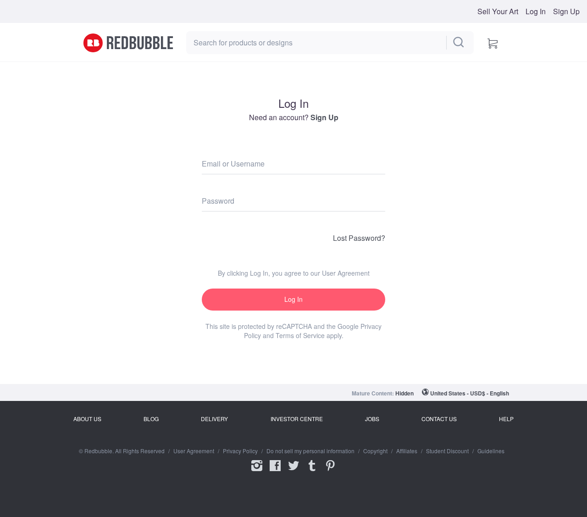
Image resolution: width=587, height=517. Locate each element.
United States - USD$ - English (469, 393)
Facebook (275, 471)
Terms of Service (300, 335)
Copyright (375, 451)
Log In (536, 11)
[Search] (459, 42)
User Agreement (346, 273)
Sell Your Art (497, 11)
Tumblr (311, 471)
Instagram (256, 471)
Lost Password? (359, 238)
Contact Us (439, 419)
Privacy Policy (240, 451)
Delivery (214, 419)
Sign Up (566, 11)
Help (506, 419)
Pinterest (330, 471)
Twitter (293, 471)
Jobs (372, 419)
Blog (151, 419)
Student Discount (447, 451)
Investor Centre (297, 419)
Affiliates (406, 451)
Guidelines (490, 451)
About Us (87, 419)
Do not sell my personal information (310, 451)
